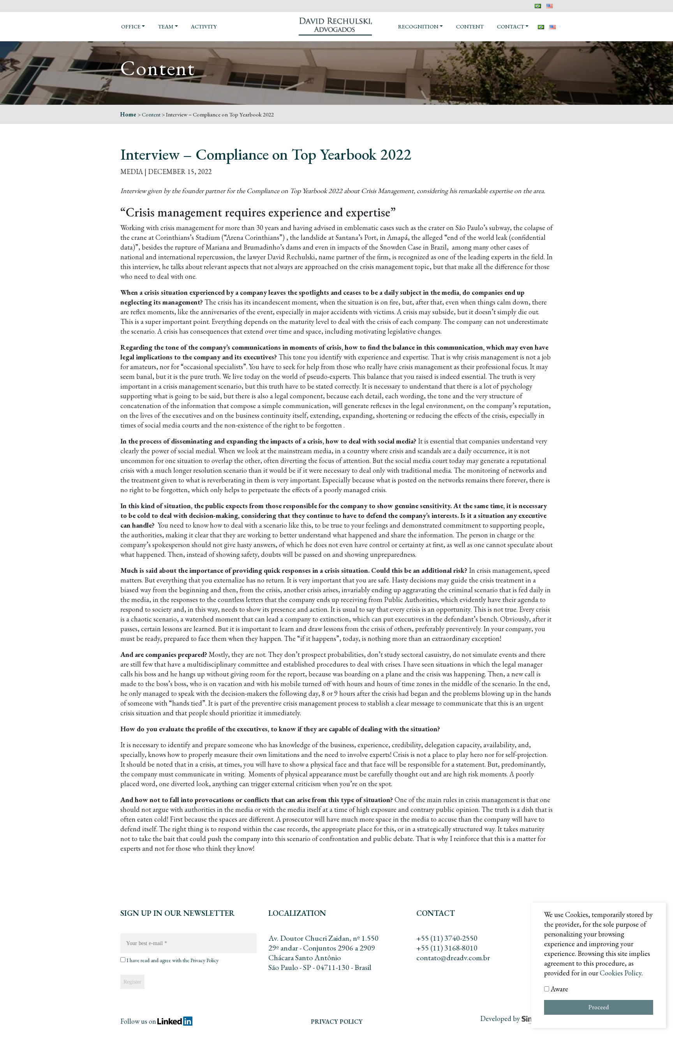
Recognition (418, 26)
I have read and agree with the (171, 960)
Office (131, 26)
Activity (204, 26)
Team (165, 26)
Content (470, 26)
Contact (510, 26)
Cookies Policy (620, 972)
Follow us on (138, 1021)
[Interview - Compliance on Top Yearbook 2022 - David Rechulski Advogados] (336, 26)
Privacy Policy (204, 960)
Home (128, 114)
